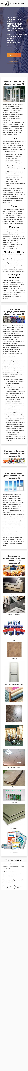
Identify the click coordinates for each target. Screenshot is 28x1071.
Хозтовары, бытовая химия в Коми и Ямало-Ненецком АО (14, 453)
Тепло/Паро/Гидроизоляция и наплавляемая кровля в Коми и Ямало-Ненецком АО (14, 866)
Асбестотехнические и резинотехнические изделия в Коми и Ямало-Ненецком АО (13, 874)
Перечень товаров (14, 55)
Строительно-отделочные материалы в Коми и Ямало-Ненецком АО (14, 559)
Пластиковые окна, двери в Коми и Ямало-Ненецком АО (14, 475)
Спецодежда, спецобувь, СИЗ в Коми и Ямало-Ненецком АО (14, 311)
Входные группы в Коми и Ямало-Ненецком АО (14, 83)
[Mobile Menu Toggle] (2, 3)
